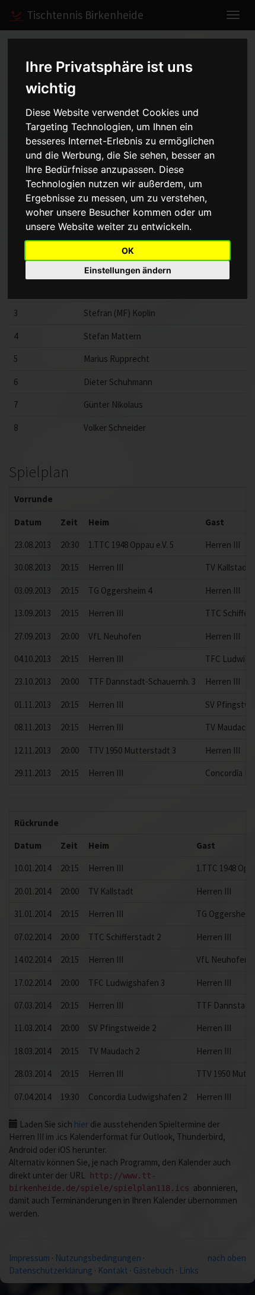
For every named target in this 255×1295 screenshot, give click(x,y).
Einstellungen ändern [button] (127, 270)
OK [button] (128, 250)
